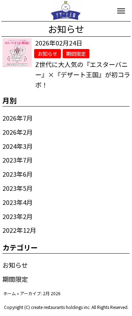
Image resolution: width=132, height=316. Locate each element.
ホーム (9, 293)
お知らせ (15, 264)
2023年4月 (17, 202)
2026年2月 (17, 131)
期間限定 (15, 279)
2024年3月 (17, 146)
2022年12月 (19, 230)
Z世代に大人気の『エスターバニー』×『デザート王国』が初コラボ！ (82, 74)
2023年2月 (17, 216)
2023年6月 (17, 173)
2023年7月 (17, 159)
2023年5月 (17, 188)
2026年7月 (17, 117)
